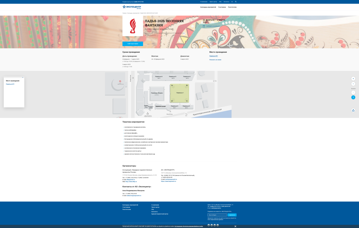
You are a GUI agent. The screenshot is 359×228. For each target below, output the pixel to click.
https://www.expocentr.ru (168, 181)
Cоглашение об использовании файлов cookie (189, 226)
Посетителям (232, 7)
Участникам (222, 7)
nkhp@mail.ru (131, 179)
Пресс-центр (155, 207)
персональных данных (217, 219)
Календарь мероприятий (208, 7)
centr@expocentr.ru (171, 179)
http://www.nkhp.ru (131, 181)
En (232, 1)
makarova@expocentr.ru (134, 195)
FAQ (152, 209)
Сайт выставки (133, 44)
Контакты (154, 211)
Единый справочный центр (159, 214)
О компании (155, 205)
